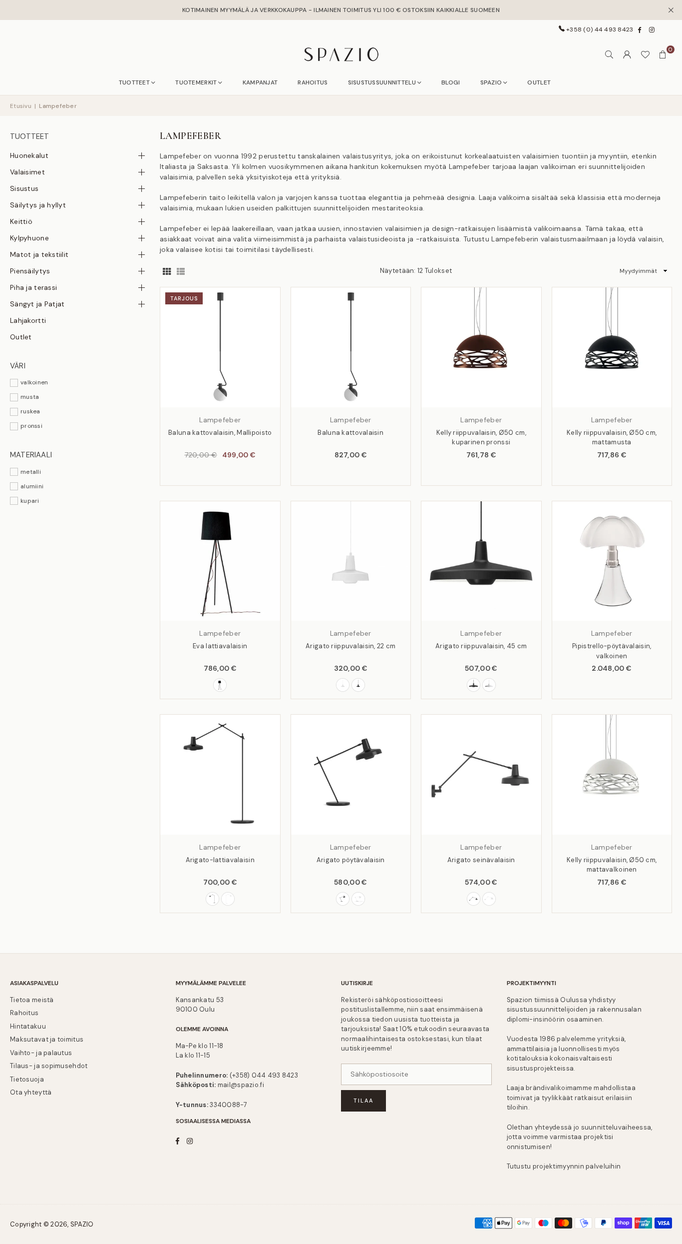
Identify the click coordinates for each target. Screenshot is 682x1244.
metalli (30, 472)
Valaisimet (27, 171)
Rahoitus (24, 1013)
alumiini (31, 486)
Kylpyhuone (29, 237)
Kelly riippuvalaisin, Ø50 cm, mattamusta (612, 437)
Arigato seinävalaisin (481, 860)
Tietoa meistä (32, 1000)
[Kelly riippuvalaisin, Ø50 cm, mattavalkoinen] (612, 775)
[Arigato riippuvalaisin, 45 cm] (481, 561)
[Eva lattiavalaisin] (220, 561)
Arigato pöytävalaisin (351, 860)
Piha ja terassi (33, 287)
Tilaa (363, 1100)
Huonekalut (29, 155)
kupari (29, 501)
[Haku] (609, 54)
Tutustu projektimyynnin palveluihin (564, 1166)
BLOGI (450, 82)
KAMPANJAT (260, 82)
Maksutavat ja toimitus (46, 1039)
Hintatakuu (28, 1026)
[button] (663, 54)
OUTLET (539, 82)
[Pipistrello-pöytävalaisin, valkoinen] (612, 561)
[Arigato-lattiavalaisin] (220, 775)
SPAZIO (491, 82)
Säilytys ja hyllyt (38, 204)
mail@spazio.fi (241, 1085)
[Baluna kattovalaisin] (351, 347)
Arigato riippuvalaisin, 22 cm (350, 646)
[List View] (181, 271)
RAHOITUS (313, 82)
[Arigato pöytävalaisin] (351, 775)
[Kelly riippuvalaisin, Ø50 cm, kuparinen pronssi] (481, 347)
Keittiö (21, 221)
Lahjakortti (28, 320)
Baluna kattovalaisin (350, 432)
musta (29, 397)
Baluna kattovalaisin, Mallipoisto (220, 432)
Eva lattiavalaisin (220, 646)
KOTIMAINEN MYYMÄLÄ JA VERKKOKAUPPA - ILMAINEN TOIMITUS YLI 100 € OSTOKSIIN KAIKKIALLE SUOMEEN (341, 9)
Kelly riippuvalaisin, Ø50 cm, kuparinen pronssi (481, 437)
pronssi (31, 426)
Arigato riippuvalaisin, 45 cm (481, 646)
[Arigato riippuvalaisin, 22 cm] (351, 561)
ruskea (30, 411)
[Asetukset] (627, 54)
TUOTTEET (134, 82)
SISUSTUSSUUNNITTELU (382, 82)
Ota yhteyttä (30, 1092)
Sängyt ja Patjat (37, 303)
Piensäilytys (30, 270)
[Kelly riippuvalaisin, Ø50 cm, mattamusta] (612, 347)
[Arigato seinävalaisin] (481, 775)
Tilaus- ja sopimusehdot (48, 1066)
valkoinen (34, 382)
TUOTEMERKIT (196, 82)
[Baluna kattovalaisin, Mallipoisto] (220, 347)
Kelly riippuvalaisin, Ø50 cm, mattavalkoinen (612, 865)
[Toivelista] (645, 54)
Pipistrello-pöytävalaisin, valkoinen (611, 651)
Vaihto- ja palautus (41, 1053)
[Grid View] (167, 271)
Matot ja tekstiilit (39, 254)
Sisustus (24, 188)
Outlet (21, 336)
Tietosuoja (27, 1079)
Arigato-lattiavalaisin (220, 860)
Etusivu (20, 106)
